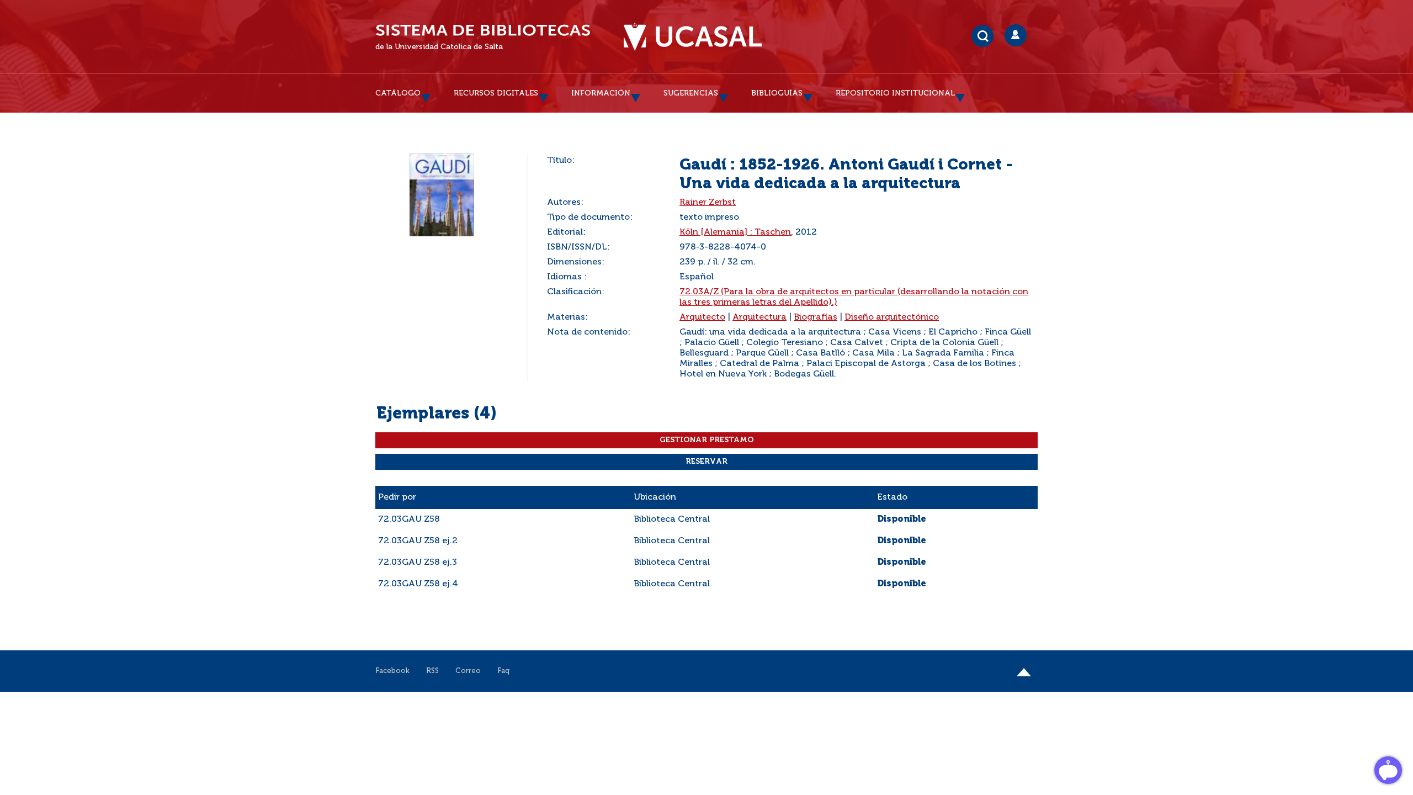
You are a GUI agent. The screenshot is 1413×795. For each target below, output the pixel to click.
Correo (468, 671)
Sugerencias (690, 93)
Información (600, 93)
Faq (503, 671)
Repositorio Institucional (895, 93)
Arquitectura (759, 317)
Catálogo (398, 93)
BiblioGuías (777, 93)
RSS (432, 671)
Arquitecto (702, 317)
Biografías (815, 317)
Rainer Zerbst (707, 202)
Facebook (392, 671)
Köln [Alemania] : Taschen (735, 232)
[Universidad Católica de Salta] (693, 37)
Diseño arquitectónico (891, 317)
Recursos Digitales (496, 93)
